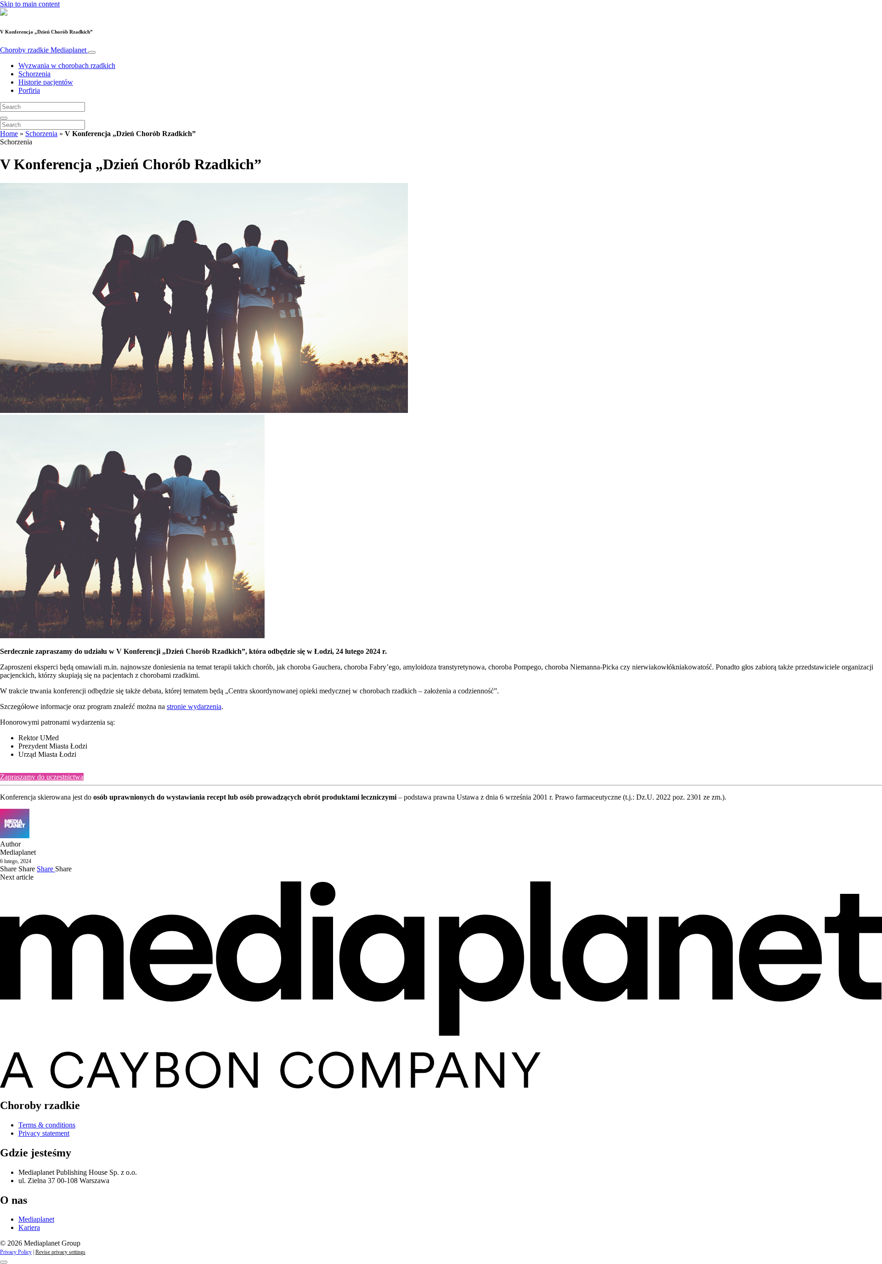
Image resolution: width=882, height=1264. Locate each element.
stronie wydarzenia (194, 706)
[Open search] (3, 118)
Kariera (29, 1227)
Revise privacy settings (60, 1252)
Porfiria (29, 90)
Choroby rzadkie (43, 50)
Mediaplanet (36, 1219)
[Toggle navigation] (92, 52)
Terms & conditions (46, 1125)
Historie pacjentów (45, 82)
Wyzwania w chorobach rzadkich (66, 65)
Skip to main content (30, 4)
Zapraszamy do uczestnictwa (42, 777)
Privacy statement (43, 1133)
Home (9, 133)
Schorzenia (34, 74)
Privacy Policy (16, 1252)
